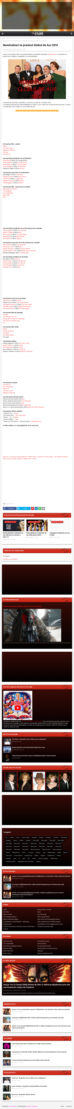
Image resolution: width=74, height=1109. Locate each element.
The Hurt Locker (8, 148)
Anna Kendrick (7, 263)
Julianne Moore (7, 261)
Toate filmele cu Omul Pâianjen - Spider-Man (16, 921)
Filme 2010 (17, 843)
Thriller (34, 858)
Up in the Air (7, 154)
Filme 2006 (44, 840)
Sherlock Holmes (25, 249)
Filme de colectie (35, 849)
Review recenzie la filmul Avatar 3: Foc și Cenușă (22, 606)
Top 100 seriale (48, 457)
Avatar (5, 146)
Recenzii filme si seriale (24, 457)
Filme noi (6, 457)
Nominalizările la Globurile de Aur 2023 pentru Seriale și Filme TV (13, 535)
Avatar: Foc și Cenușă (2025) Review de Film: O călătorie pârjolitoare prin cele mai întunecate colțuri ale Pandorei (38, 893)
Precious (5, 152)
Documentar (64, 837)
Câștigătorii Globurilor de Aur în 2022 (60, 534)
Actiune (12, 837)
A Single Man (19, 179)
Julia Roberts (7, 238)
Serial (14, 858)
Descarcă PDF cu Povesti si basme (47, 948)
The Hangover (7, 191)
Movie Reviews (41, 943)
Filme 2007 (52, 840)
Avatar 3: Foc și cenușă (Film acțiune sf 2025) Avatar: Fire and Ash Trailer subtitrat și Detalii (41, 876)
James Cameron (8, 345)
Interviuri (38, 852)
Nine (4, 197)
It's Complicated (8, 193)
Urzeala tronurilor (11, 861)
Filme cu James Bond (9, 459)
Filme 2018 (25, 846)
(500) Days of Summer (10, 189)
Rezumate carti (7, 941)
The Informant (21, 244)
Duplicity (19, 238)
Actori (17, 837)
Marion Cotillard (8, 232)
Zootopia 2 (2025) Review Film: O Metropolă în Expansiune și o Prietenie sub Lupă (38, 884)
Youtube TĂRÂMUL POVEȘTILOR (31, 721)
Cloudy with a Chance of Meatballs (13, 319)
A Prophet (6, 333)
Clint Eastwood (7, 347)
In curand (30, 852)
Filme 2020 (42, 846)
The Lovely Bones (22, 302)
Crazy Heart (19, 174)
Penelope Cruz (7, 267)
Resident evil (51, 855)
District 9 (5, 389)
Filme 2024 (17, 849)
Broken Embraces (8, 331)
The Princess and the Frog (11, 321)
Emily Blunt (6, 160)
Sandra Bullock (7, 162)
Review (59, 855)
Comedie (55, 837)
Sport (23, 858)
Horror (24, 852)
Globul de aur (17, 41)
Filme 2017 (17, 846)
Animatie (34, 837)
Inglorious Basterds (9, 150)
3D (6, 837)
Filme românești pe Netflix (10, 919)
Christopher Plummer (9, 304)
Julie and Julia (20, 236)
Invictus (21, 181)
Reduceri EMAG (7, 948)
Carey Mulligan (7, 166)
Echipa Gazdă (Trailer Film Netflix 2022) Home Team (28, 747)
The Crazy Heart (21, 415)
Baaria (5, 329)
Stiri (29, 858)
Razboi (36, 855)
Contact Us (69, 1106)
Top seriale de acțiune (61, 457)
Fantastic (28, 840)
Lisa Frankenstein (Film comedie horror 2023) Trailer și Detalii (31, 1044)
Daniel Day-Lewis (8, 247)
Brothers (20, 183)
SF (19, 858)
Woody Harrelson (8, 308)
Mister (59, 852)
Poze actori (9, 855)
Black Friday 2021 (8, 951)
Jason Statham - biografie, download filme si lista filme (29, 1086)
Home (5, 909)
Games (8, 852)
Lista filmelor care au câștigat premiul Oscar (50, 924)
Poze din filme (18, 855)
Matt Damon (7, 244)
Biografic (48, 837)
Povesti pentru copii (43, 941)
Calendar (40, 951)
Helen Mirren (7, 164)
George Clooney (8, 177)
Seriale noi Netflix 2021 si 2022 (26, 459)
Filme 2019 (34, 846)
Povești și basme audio (44, 946)
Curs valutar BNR (8, 943)
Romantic (8, 858)
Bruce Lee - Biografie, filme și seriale (23, 1094)
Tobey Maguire (7, 183)
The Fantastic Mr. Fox (9, 317)
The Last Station (21, 164)
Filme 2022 (58, 846)
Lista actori (13, 457)
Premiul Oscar (28, 855)
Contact (5, 929)
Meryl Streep (7, 234)
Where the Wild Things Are (36, 407)
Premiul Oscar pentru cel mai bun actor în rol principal (18, 926)
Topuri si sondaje (43, 858)
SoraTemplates (12, 1106)
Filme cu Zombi (37, 457)
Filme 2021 (50, 846)
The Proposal (22, 230)
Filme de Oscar (46, 849)
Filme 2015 (58, 843)
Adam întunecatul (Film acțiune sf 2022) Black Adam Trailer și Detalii (34, 755)
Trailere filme (54, 858)
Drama (15, 840)
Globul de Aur (52, 54)
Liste (44, 852)
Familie (21, 840)
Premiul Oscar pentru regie (45, 926)
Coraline (5, 315)
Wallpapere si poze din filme (26, 861)
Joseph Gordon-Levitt (9, 251)
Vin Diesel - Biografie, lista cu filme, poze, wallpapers (29, 739)
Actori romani (25, 837)
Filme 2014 (50, 843)
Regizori (43, 855)
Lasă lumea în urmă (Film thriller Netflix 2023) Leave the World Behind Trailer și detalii (39, 1052)
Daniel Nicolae (8, 49)
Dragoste (8, 840)
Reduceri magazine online (45, 953)
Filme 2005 (36, 840)
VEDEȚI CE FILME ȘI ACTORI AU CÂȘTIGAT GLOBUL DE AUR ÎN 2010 (37, 111)
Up (4, 323)
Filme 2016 (9, 846)
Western (38, 861)
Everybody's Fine (36, 421)
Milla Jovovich (51, 852)
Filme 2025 (25, 849)
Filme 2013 (42, 843)
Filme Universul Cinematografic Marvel (48, 919)
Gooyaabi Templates (31, 1106)
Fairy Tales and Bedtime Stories (12, 946)
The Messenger (24, 308)
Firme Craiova (7, 953)
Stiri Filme (6, 912)
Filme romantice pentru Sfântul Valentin (49, 921)
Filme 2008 (61, 840)
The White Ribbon (8, 335)
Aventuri (41, 837)
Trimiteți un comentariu (10, 559)
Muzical (65, 852)
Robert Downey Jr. (8, 249)
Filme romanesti (57, 849)
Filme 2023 (9, 849)
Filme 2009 (9, 843)
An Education (22, 166)
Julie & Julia (6, 195)
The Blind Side (22, 162)
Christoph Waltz (8, 306)
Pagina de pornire (8, 41)
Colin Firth (6, 179)
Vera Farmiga (7, 265)
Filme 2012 (34, 843)
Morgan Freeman (8, 181)
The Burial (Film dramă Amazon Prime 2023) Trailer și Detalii (31, 1060)
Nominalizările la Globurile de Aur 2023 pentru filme (36, 534)
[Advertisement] (37, 15)
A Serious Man (24, 253)
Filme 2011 (25, 843)
